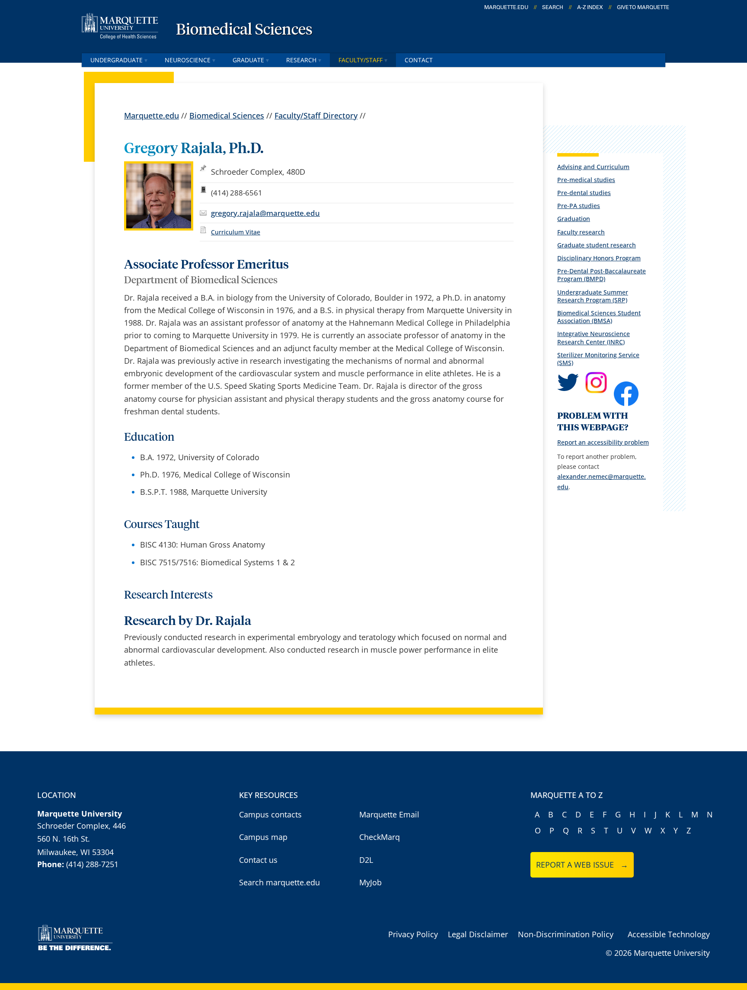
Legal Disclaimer (478, 934)
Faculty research (581, 232)
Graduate (248, 60)
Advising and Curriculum (593, 167)
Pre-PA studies (578, 206)
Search (552, 7)
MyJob (370, 882)
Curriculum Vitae (235, 232)
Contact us (258, 860)
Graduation (573, 219)
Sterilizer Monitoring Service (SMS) (598, 359)
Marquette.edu (151, 115)
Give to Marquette (643, 7)
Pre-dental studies (584, 193)
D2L (366, 860)
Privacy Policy (413, 934)
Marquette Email (389, 814)
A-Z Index (590, 7)
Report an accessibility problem (603, 442)
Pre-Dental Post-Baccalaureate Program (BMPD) (601, 275)
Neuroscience (188, 60)
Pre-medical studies (586, 180)
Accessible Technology (669, 934)
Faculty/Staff (360, 60)
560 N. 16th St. (63, 838)
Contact (419, 60)
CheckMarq (379, 837)
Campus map (263, 837)
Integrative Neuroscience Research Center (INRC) (593, 338)
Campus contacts (270, 814)
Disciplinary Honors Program (599, 258)
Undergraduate (116, 60)
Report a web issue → (582, 864)
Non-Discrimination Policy (565, 934)
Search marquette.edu (279, 882)
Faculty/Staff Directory (316, 115)
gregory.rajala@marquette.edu (265, 213)
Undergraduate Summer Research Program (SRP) (592, 296)
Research (301, 60)
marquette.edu (506, 7)
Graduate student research (596, 245)
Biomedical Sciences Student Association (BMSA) (599, 317)
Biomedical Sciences (244, 30)
